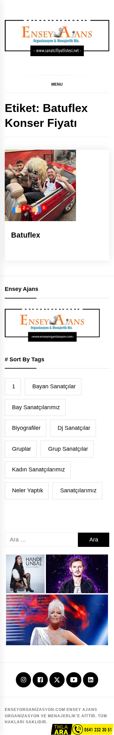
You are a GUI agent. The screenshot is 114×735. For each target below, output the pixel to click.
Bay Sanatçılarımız (36, 407)
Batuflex (25, 235)
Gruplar (21, 449)
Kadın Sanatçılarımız (38, 469)
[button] (57, 84)
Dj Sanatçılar (74, 428)
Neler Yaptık (27, 490)
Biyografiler (26, 428)
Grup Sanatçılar (68, 449)
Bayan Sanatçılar (54, 386)
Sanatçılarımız (78, 490)
